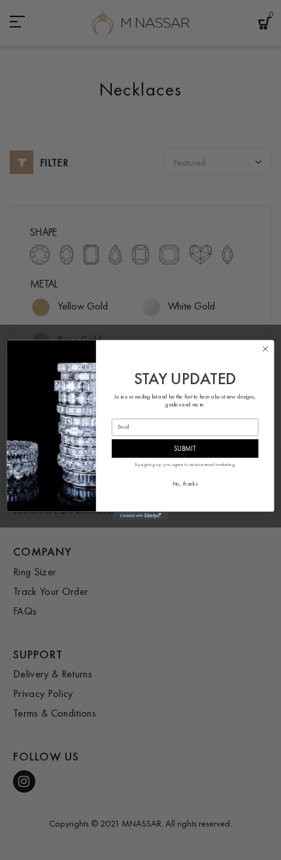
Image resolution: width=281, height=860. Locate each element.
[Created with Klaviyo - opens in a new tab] (140, 516)
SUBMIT (185, 448)
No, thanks (185, 484)
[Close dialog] (265, 349)
